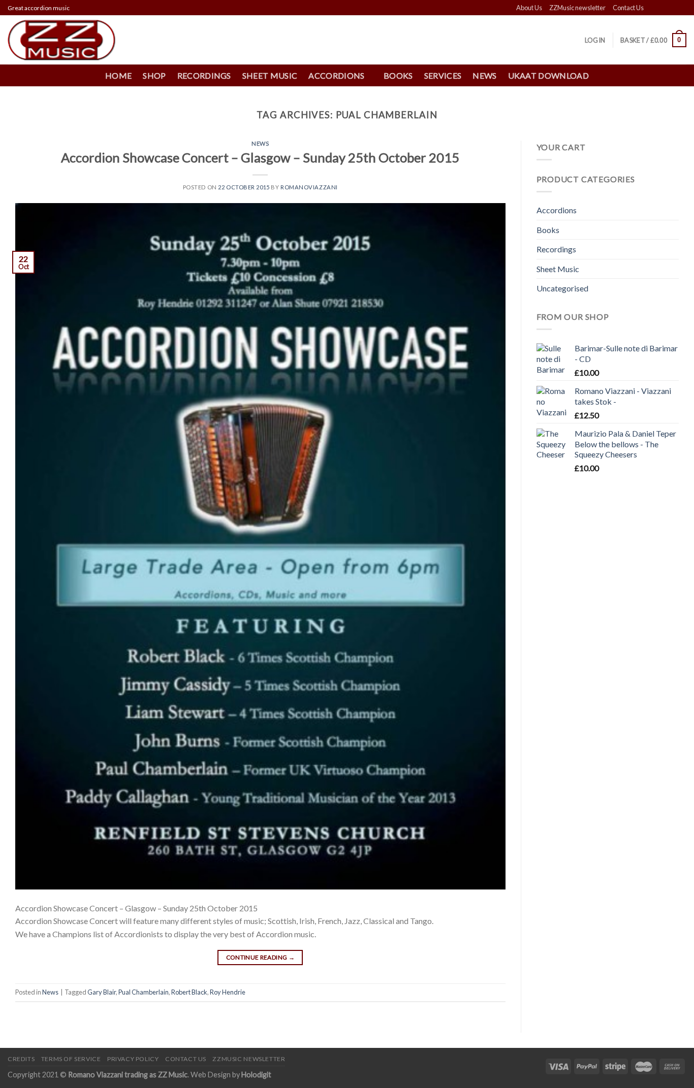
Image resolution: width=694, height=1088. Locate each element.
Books (398, 75)
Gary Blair (101, 992)
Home (118, 75)
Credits (21, 1059)
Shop (154, 75)
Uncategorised (562, 288)
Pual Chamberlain (143, 992)
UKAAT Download (548, 75)
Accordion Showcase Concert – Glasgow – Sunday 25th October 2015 (260, 157)
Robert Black (189, 992)
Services (443, 75)
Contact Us (628, 8)
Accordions (557, 210)
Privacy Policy (133, 1059)
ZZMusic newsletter (577, 8)
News (484, 75)
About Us (529, 8)
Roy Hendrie (227, 992)
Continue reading (260, 957)
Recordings (204, 75)
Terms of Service (71, 1059)
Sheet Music (270, 75)
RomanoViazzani (309, 187)
